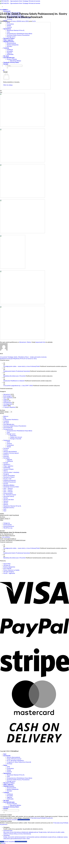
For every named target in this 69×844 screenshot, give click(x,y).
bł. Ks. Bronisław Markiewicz (15, 760)
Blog (4, 418)
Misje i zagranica (8, 466)
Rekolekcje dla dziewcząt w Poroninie (14, 376)
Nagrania (6, 401)
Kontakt (5, 462)
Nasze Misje (6, 563)
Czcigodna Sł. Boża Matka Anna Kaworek (19, 762)
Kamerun (6, 454)
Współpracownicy (8, 507)
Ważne (6, 9)
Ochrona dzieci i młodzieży (11, 472)
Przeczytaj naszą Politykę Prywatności (41, 818)
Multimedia (6, 467)
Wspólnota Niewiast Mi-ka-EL (12, 506)
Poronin (5, 483)
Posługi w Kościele (15, 438)
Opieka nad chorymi (16, 437)
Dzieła (5, 765)
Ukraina (5, 502)
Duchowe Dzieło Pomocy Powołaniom (14, 426)
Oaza (8, 432)
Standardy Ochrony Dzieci (11, 486)
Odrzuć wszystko (12, 819)
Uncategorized (7, 404)
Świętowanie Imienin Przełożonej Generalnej (16, 371)
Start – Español (7, 490)
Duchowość (6, 11)
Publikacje (10, 461)
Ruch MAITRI (7, 568)
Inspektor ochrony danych (11, 453)
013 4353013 (6, 537)
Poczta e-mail (7, 478)
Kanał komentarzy (8, 526)
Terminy (5, 498)
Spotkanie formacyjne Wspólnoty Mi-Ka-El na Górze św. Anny (18, 358)
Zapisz (2, 841)
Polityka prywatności (9, 480)
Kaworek (6, 456)
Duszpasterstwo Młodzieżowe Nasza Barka (19, 430)
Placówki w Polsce (8, 477)
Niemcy (5, 470)
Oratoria (9, 443)
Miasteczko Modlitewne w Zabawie (13, 380)
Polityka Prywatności (9, 482)
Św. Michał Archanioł (9, 494)
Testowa (5, 501)
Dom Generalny (8, 397)
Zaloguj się (6, 523)
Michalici (9, 791)
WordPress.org (7, 528)
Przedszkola (10, 445)
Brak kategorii (7, 396)
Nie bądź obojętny (8, 571)
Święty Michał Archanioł (14, 759)
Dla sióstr (6, 422)
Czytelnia (6, 421)
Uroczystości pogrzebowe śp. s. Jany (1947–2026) (18, 385)
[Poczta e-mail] (2, 843)
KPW (8, 442)
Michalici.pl (6, 565)
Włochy (5, 504)
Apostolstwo (7, 773)
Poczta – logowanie (9, 573)
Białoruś (5, 416)
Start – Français (8, 491)
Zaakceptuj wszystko (24, 819)
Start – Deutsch (8, 488)
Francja (5, 450)
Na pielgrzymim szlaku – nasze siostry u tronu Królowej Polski (21, 366)
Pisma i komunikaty (9, 475)
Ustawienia (3, 819)
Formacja (9, 19)
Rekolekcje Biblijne (8, 485)
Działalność (6, 440)
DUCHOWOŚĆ (8, 427)
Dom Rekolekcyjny (8, 424)
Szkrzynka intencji (8, 496)
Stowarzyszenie (8, 493)
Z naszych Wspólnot (9, 407)
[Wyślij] (4, 812)
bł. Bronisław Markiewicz (10, 419)
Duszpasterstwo (8, 429)
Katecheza (13, 435)
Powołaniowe (7, 402)
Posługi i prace (11, 434)
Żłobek (9, 446)
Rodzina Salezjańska (9, 567)
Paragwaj (6, 474)
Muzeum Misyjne (8, 469)
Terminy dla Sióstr (8, 499)
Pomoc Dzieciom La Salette (11, 570)
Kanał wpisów (7, 524)
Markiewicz (6, 464)
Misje (5, 399)
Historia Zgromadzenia (10, 451)
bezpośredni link (40, 342)
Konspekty (6, 458)
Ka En (34, 21)
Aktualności (2, 9)
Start (4, 509)
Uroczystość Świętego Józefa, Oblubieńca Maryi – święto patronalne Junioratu (23, 357)
